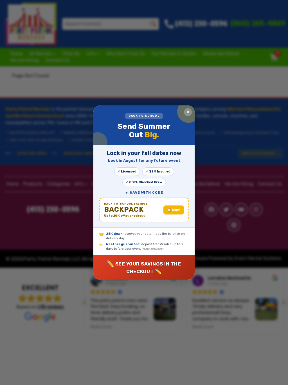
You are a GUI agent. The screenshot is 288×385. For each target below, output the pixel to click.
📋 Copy (173, 210)
